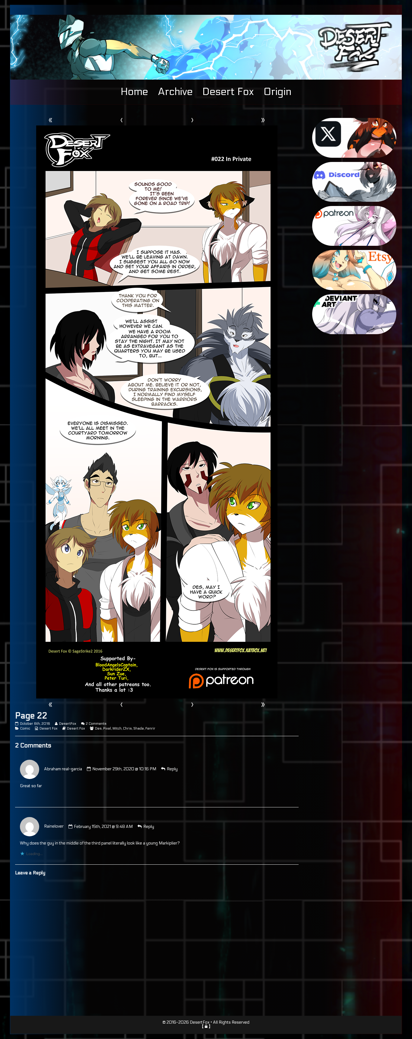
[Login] (206, 1026)
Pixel (107, 728)
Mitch (117, 728)
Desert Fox (228, 92)
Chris (127, 728)
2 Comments (96, 724)
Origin (277, 92)
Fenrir (150, 728)
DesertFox (67, 724)
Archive (175, 92)
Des (98, 728)
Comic (25, 728)
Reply (172, 769)
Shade (138, 728)
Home (134, 92)
